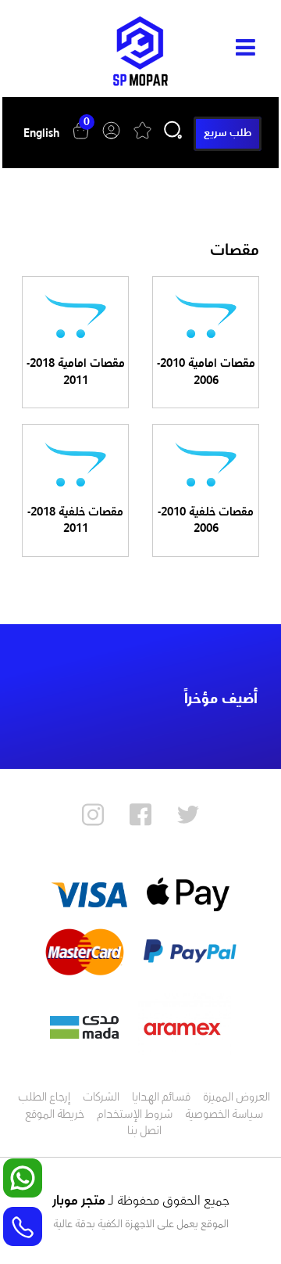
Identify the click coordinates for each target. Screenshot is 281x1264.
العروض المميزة (236, 1098)
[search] (173, 140)
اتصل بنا (144, 1132)
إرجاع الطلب (44, 1098)
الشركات (101, 1098)
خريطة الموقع (54, 1115)
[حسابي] (111, 145)
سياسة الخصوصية (224, 1115)
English (41, 135)
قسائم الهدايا (161, 1098)
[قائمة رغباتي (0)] (142, 145)
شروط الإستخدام (135, 1115)
